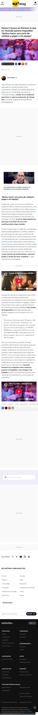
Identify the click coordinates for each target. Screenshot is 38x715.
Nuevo (35, 4)
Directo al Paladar (7, 659)
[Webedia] (7, 624)
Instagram (24, 556)
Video (17, 404)
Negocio (10, 404)
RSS (28, 556)
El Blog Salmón (24, 672)
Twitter (19, 64)
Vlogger (5, 9)
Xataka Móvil (6, 637)
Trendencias (5, 672)
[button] (12, 77)
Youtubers (25, 404)
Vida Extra (23, 637)
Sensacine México (25, 693)
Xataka (4, 634)
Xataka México (6, 687)
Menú (2, 4)
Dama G (8, 92)
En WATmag (7, 185)
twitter (22, 591)
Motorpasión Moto (25, 662)
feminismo (5, 595)
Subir (31, 623)
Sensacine (23, 646)
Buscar (29, 613)
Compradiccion (6, 677)
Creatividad (5, 584)
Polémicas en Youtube (9, 591)
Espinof (22, 649)
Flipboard (22, 64)
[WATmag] (19, 3)
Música (22, 595)
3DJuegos (23, 634)
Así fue (4, 576)
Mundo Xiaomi (6, 646)
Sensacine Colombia (26, 696)
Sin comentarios (8, 64)
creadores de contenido (27, 587)
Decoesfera (5, 675)
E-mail (26, 64)
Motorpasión (23, 659)
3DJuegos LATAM (25, 687)
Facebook (16, 64)
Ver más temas (7, 602)
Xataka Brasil (6, 690)
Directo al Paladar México (9, 702)
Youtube (20, 556)
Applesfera (5, 640)
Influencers (16, 9)
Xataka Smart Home (8, 643)
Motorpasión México (26, 702)
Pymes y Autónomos (26, 675)
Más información (29, 713)
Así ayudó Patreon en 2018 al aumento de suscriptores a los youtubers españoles (17, 188)
